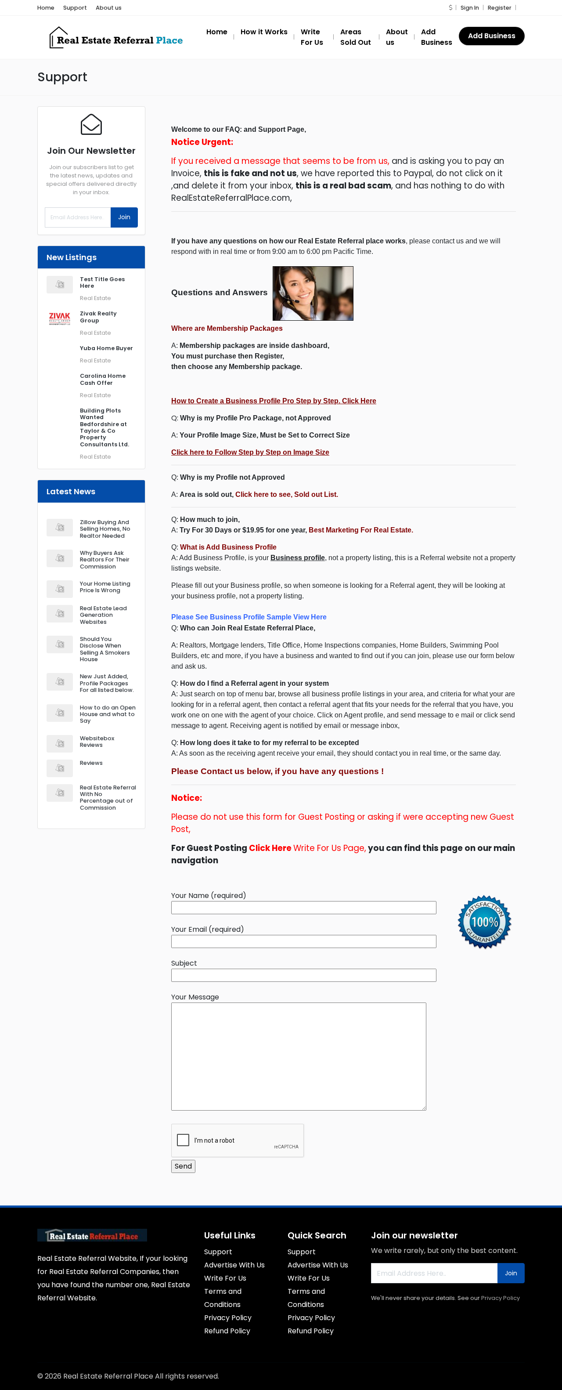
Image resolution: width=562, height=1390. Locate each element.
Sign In (470, 7)
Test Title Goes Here (102, 282)
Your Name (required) (208, 895)
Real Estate (95, 298)
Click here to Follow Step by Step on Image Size (250, 452)
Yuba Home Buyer (106, 348)
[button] (450, 7)
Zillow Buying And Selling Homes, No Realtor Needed (105, 528)
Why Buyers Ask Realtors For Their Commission (105, 559)
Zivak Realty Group (98, 317)
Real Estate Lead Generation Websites (103, 615)
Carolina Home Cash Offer (103, 379)
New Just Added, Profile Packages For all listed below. (107, 683)
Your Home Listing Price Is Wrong (105, 587)
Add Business (491, 36)
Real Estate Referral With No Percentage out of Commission (108, 797)
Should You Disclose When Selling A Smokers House (105, 649)
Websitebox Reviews (97, 742)
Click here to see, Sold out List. (286, 494)
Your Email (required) (207, 929)
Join (124, 217)
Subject (184, 963)
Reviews (91, 763)
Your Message (195, 997)
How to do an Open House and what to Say (108, 714)
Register (500, 7)
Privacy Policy (500, 1298)
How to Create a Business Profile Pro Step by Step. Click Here (273, 401)
